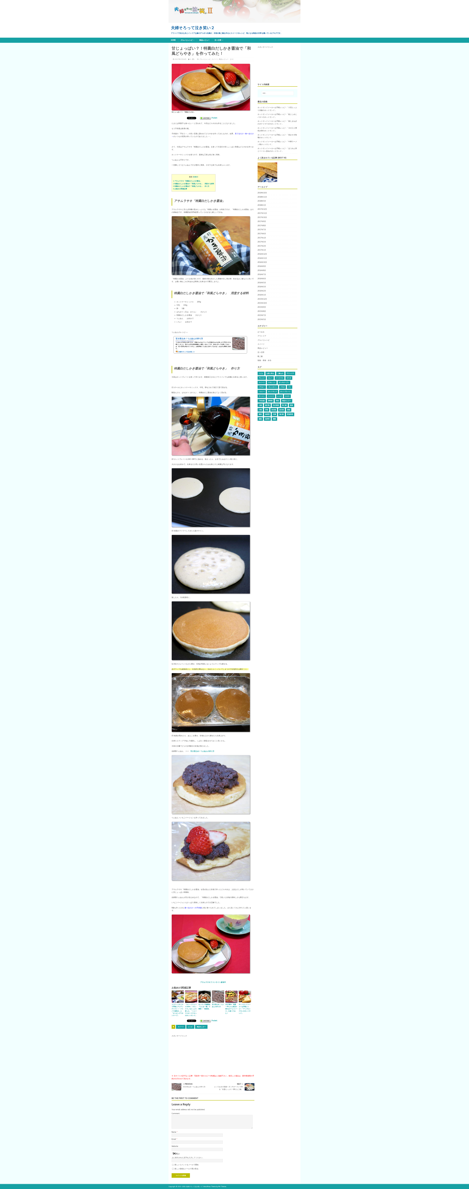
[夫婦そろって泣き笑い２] (234, 21)
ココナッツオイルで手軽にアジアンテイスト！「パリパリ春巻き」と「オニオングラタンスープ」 (177, 1010)
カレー (270, 378)
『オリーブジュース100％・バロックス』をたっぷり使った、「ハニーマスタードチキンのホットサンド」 (191, 1010)
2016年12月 (262, 254)
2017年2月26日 (180, 59)
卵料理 (270, 401)
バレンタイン (272, 387)
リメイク (271, 396)
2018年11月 (262, 197)
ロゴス (287, 396)
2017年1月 (262, 250)
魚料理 (267, 419)
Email (174, 1139)
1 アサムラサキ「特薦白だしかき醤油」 (187, 181)
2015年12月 (262, 299)
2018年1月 (262, 205)
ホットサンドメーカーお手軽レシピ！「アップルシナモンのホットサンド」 (244, 1009)
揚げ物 (267, 405)
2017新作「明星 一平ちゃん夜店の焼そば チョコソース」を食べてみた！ (231, 1009)
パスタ (282, 387)
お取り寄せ (270, 373)
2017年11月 (262, 213)
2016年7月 (262, 274)
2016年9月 (262, 266)
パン (289, 387)
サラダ (289, 378)
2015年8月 (262, 311)
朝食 (291, 405)
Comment (176, 1113)
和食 (277, 401)
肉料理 (267, 414)
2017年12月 (262, 209)
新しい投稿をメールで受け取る (186, 1169)
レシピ (190, 1027)
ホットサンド (272, 391)
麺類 (274, 419)
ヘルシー (262, 391)
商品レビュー (204, 40)
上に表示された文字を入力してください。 (188, 1158)
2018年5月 (262, 201)
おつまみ (261, 332)
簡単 (260, 414)
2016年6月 (262, 279)
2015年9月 (262, 307)
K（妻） (192, 59)
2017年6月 (262, 234)
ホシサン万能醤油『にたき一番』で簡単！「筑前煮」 (204, 1007)
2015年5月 (262, 319)
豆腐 (274, 414)
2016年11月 (262, 258)
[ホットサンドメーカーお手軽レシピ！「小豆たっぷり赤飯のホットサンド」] (267, 172)
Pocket (214, 118)
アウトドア (262, 336)
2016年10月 (262, 262)
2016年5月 (262, 283)
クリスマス (279, 378)
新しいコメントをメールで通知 (186, 1165)
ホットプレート (285, 391)
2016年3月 (262, 287)
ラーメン (262, 396)
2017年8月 (262, 226)
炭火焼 (281, 410)
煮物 (288, 410)
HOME (173, 40)
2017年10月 (262, 217)
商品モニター (201, 1027)
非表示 (195, 177)
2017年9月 (262, 221)
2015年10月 (262, 303)
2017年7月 (262, 230)
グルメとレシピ (187, 40)
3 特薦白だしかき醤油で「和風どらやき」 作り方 (191, 186)
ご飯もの (280, 373)
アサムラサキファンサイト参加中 (213, 982)
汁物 (260, 410)
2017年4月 (262, 238)
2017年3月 (262, 242)
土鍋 (260, 405)
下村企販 (262, 401)
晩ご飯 (260, 356)
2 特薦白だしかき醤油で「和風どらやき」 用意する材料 (193, 184)
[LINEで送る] (205, 118)
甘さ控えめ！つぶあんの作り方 (202, 751)
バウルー (262, 387)
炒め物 (274, 410)
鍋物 (260, 419)
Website (175, 1146)
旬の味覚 (276, 405)
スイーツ (215, 59)
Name (174, 1132)
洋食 (266, 410)
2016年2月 (262, 291)
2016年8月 (262, 270)
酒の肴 (281, 414)
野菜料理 (290, 414)
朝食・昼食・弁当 (264, 360)
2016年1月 (262, 295)
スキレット (271, 382)
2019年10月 (262, 193)
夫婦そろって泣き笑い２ (194, 1186)
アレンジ (262, 378)
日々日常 (218, 40)
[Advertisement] (190, 1052)
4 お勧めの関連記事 (180, 189)
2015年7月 (262, 315)
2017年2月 (262, 246)
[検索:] (277, 93)
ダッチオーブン (284, 382)
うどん (261, 373)
